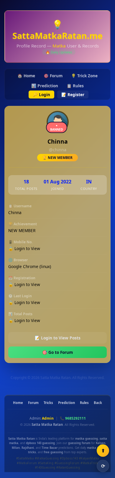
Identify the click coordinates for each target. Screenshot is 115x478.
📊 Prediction (44, 85)
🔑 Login (41, 94)
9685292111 (75, 418)
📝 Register (72, 94)
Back (98, 402)
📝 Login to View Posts (57, 338)
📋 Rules (75, 85)
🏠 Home (26, 75)
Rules (84, 402)
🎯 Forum (53, 75)
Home (18, 402)
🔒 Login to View (24, 248)
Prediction (66, 402)
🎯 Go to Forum (57, 352)
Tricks (48, 402)
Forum (33, 402)
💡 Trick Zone (84, 75)
